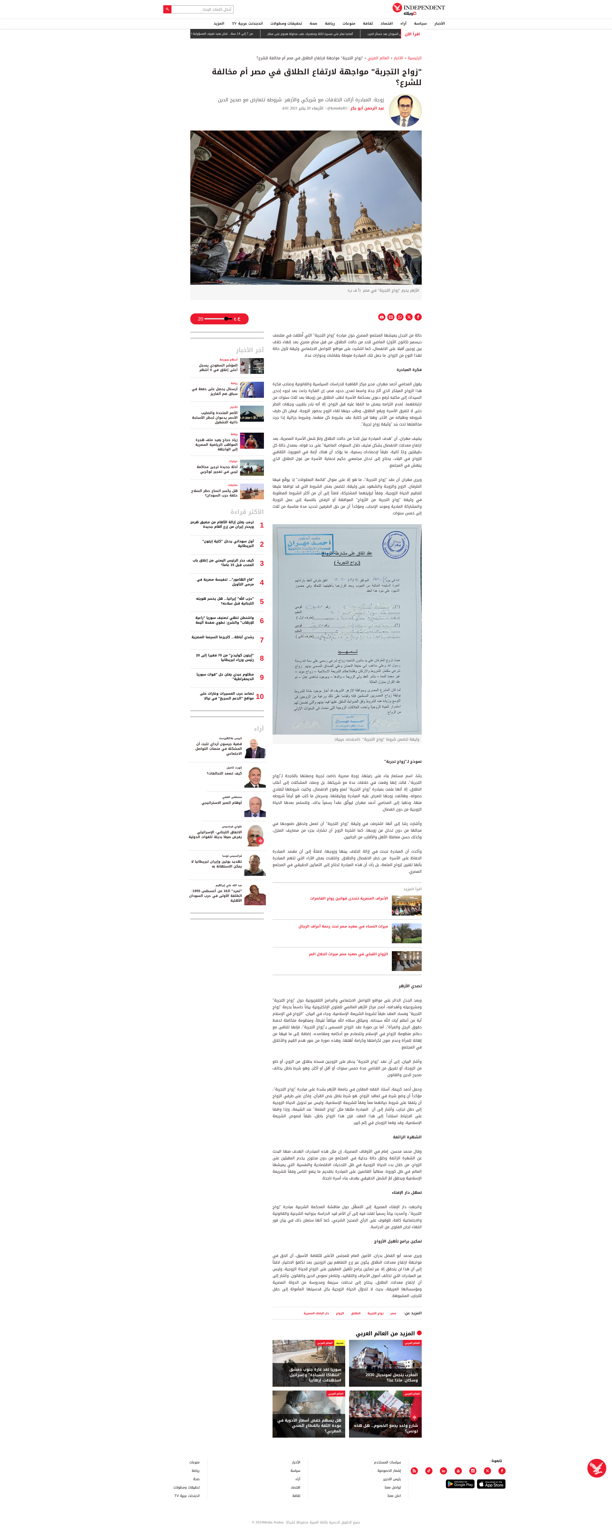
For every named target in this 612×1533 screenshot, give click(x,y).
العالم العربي (378, 58)
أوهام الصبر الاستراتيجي (222, 803)
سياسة (420, 23)
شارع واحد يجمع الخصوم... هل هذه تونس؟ (386, 1428)
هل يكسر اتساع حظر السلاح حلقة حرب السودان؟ (214, 493)
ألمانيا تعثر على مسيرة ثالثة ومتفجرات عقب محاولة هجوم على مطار (349, 34)
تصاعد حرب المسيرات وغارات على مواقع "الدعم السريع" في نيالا (227, 696)
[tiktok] (428, 1470)
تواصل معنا (393, 1487)
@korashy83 (337, 108)
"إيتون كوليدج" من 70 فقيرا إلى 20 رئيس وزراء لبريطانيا (225, 657)
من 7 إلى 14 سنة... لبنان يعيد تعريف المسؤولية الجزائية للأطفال (251, 33)
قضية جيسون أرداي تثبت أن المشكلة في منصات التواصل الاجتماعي (218, 749)
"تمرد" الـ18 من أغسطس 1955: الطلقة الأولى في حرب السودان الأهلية (215, 896)
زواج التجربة (375, 1313)
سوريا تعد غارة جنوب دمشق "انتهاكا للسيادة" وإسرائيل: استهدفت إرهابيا (315, 1375)
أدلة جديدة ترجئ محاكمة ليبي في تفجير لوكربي (217, 469)
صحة (313, 23)
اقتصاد (387, 23)
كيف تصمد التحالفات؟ (224, 773)
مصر (393, 1313)
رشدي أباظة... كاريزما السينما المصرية (222, 637)
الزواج (340, 1313)
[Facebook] (502, 1470)
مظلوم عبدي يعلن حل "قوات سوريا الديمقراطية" (225, 676)
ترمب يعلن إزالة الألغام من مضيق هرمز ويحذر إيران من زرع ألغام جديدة (222, 524)
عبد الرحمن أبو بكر (366, 108)
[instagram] (472, 1470)
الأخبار (439, 23)
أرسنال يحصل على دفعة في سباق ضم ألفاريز (215, 391)
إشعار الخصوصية (389, 1470)
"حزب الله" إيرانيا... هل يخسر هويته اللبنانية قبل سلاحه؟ (225, 601)
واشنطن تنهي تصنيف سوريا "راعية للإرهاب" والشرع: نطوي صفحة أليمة (224, 620)
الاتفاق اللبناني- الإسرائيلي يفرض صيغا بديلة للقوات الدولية (215, 834)
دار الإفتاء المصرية (316, 1313)
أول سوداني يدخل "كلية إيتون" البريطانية (228, 543)
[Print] (381, 317)
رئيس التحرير (392, 1479)
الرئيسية (415, 58)
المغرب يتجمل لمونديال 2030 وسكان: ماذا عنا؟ (392, 1377)
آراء (403, 23)
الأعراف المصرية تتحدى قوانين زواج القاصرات (349, 898)
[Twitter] (487, 1470)
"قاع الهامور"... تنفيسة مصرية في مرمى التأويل (225, 582)
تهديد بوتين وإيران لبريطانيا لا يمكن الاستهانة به (216, 864)
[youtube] (458, 1470)
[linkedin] (443, 1470)
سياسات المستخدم (387, 1462)
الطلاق (356, 1313)
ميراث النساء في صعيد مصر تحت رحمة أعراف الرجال (343, 926)
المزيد (219, 23)
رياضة (330, 23)
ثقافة (368, 23)
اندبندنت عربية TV (247, 23)
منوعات (349, 23)
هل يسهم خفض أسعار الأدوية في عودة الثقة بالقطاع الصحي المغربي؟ (309, 1426)
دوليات (233, 461)
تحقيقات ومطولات (286, 23)
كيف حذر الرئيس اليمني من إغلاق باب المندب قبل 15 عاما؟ (223, 562)
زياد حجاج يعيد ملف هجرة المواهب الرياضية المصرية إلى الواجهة (216, 445)
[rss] (414, 1470)
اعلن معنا (394, 1496)
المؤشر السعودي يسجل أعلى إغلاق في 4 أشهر (218, 367)
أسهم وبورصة (228, 359)
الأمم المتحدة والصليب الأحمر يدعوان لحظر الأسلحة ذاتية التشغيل (215, 418)
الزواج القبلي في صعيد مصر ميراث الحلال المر (348, 954)
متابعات (233, 485)
